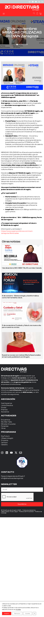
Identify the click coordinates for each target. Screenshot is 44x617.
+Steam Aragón (7, 438)
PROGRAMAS (8, 432)
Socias (3, 407)
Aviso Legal (14, 511)
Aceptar (6, 613)
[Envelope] (20, 452)
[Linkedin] (32, 1)
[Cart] (40, 13)
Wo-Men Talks (6, 422)
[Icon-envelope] (42, 1)
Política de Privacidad (26, 511)
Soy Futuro (5, 436)
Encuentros (5, 420)
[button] (3, 13)
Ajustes (27, 613)
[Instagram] (29, 1)
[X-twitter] (39, 1)
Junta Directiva (7, 405)
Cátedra (4, 445)
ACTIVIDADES (8, 415)
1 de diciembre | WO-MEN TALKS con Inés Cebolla (22, 268)
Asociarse (5, 412)
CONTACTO (7, 472)
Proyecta (4, 440)
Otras (3, 428)
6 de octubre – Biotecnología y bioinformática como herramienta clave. (20, 297)
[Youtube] (35, 1)
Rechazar (17, 613)
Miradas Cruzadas (8, 424)
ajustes (18, 609)
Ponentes (4, 426)
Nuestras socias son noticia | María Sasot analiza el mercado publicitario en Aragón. (21, 356)
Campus (4, 442)
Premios (4, 410)
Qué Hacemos (6, 403)
